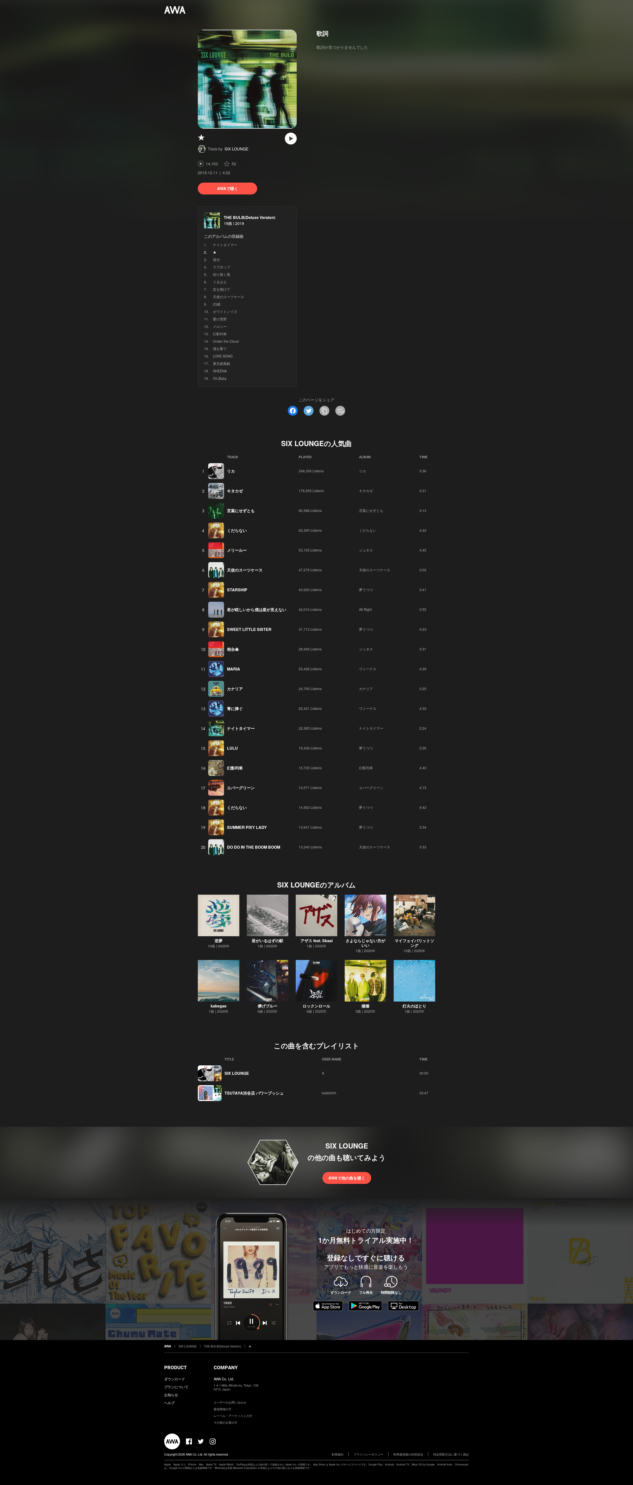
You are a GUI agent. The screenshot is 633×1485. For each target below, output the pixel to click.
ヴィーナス (367, 668)
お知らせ (171, 1394)
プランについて (176, 1386)
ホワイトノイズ (225, 311)
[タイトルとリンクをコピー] (324, 411)
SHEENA (220, 370)
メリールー (237, 550)
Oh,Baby (219, 378)
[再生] (291, 138)
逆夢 (219, 940)
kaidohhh (329, 1092)
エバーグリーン (241, 787)
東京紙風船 (221, 363)
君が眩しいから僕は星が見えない (256, 609)
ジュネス (366, 550)
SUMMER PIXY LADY (247, 827)
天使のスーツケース (228, 296)
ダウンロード (174, 1378)
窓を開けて (221, 289)
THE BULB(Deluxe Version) (249, 217)
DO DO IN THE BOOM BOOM (253, 847)
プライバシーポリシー (368, 1454)
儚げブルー (267, 1006)
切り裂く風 (221, 274)
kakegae (218, 1006)
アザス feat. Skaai (316, 940)
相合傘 (233, 649)
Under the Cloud (226, 341)
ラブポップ (221, 266)
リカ (231, 471)
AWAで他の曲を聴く (346, 1178)
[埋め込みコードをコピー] (340, 411)
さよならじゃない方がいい (365, 943)
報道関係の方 (222, 1409)
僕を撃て (220, 348)
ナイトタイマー (225, 244)
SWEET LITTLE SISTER (249, 629)
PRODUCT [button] (175, 1367)
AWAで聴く (227, 188)
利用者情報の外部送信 (408, 1454)
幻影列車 (220, 333)
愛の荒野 (220, 318)
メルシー (220, 326)
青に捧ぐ (235, 708)
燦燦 (365, 1006)
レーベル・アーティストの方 (233, 1415)
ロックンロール (316, 1006)
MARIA (233, 669)
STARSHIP (237, 590)
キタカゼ (235, 491)
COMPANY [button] (226, 1367)
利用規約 (337, 1454)
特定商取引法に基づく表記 (451, 1454)
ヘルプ (169, 1402)
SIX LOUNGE (237, 149)
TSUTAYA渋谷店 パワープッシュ (254, 1093)
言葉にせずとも (241, 510)
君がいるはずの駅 (267, 940)
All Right (365, 609)
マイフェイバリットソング (414, 943)
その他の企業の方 (225, 1422)
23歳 (216, 304)
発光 (216, 259)
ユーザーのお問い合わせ (230, 1402)
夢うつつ (366, 589)
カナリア (235, 689)
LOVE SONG (223, 356)
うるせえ (220, 281)
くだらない (237, 530)
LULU (232, 748)
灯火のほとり (414, 1006)
